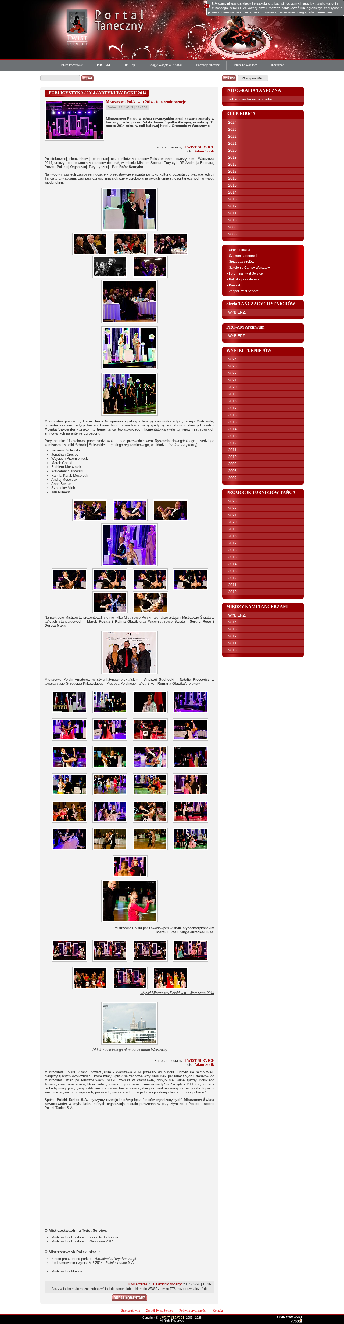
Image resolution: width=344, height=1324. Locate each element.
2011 (232, 213)
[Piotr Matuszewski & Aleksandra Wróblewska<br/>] (151, 823)
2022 (232, 136)
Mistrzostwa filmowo (67, 1271)
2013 (232, 199)
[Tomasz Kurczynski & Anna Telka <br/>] (111, 850)
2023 (232, 129)
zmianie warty (153, 1084)
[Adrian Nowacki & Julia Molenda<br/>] (111, 741)
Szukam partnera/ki (243, 256)
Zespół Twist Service (244, 291)
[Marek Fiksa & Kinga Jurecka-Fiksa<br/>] (131, 878)
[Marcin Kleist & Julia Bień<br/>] (111, 768)
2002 (232, 478)
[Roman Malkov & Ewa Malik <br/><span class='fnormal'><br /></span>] (192, 795)
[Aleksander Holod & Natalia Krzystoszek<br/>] (151, 850)
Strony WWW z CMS (289, 1316)
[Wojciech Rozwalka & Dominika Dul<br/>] (151, 768)
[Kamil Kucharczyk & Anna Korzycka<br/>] (192, 741)
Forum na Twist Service (246, 273)
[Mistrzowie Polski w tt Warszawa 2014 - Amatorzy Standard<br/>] (71, 962)
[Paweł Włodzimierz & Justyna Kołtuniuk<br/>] (71, 850)
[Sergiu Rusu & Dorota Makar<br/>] (111, 613)
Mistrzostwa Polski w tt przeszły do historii (84, 1237)
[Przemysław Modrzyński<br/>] (192, 823)
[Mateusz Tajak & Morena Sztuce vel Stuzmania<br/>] (71, 741)
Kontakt (234, 285)
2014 (232, 192)
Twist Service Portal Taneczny (78, 27)
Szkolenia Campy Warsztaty (249, 267)
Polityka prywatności (244, 279)
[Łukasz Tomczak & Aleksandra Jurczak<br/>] (71, 591)
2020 (232, 150)
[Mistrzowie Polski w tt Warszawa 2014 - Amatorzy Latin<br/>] (151, 962)
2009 (232, 227)
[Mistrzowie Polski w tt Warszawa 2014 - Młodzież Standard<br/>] (131, 989)
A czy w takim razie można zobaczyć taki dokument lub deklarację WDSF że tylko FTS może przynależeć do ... (131, 1289)
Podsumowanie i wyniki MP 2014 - (93, 1263)
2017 (232, 171)
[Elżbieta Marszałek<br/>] (151, 713)
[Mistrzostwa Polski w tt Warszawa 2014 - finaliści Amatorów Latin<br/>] (91, 989)
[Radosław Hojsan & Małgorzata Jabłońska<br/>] (71, 795)
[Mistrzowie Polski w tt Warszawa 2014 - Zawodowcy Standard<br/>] (192, 962)
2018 (232, 164)
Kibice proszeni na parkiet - (93, 1259)
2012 (232, 206)
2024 (232, 122)
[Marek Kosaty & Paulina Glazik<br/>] (91, 521)
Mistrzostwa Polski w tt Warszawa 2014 (82, 1241)
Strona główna (239, 250)
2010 (232, 220)
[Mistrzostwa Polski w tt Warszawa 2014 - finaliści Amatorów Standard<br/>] (172, 989)
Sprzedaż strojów (241, 262)
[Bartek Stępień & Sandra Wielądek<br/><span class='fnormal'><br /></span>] (71, 768)
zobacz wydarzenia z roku (250, 99)
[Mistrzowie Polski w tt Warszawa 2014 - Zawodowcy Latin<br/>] (111, 962)
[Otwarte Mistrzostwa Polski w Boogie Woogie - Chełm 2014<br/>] (151, 795)
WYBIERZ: (237, 312)
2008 (232, 234)
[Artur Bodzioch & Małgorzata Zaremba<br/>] (192, 768)
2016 (232, 178)
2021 (232, 143)
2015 (232, 185)
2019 (232, 157)
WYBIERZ (236, 336)
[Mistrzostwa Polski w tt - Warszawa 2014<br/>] (91, 255)
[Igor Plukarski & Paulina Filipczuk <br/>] (71, 823)
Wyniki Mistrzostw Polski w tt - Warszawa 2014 (177, 993)
